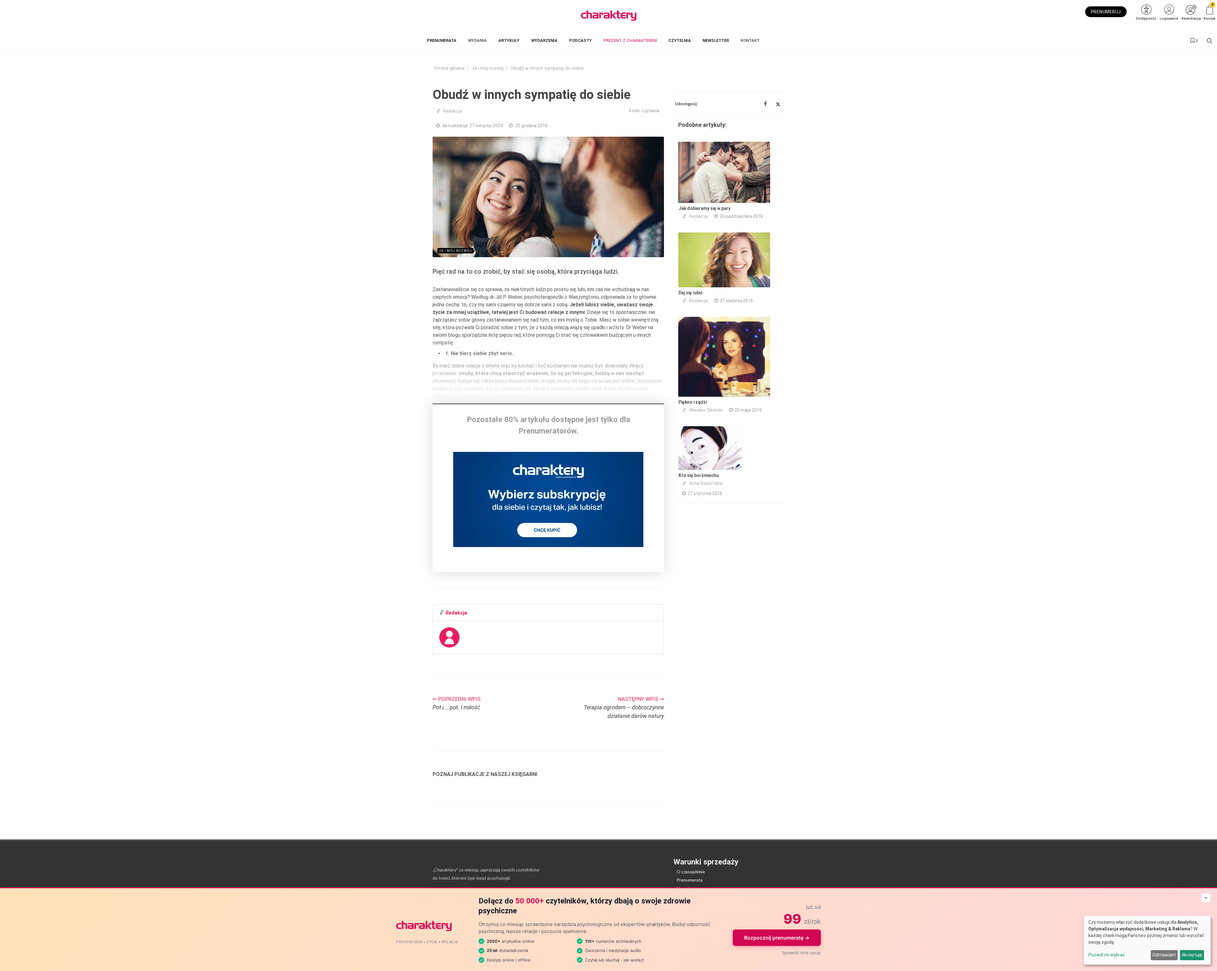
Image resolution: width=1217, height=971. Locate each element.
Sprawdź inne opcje (801, 952)
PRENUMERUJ (1106, 11)
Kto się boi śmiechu (699, 475)
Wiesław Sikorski (706, 410)
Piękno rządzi (693, 402)
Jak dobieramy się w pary (705, 208)
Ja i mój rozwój (488, 68)
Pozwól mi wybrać (1106, 954)
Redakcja (452, 111)
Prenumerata (690, 880)
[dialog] (1147, 940)
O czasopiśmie (691, 871)
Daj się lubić (691, 292)
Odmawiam (1164, 954)
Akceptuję (1192, 954)
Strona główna (449, 68)
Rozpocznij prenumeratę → (776, 938)
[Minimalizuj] (1206, 898)
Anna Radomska (705, 483)
